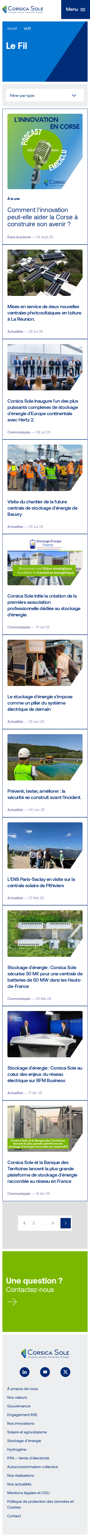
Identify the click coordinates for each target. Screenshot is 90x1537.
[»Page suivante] (65, 1223)
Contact (14, 1515)
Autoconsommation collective (32, 1466)
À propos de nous (22, 1388)
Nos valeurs (17, 1397)
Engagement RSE (22, 1414)
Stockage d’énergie (24, 1440)
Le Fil (27, 28)
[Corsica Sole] (23, 9)
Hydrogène (16, 1449)
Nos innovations (20, 1423)
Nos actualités (19, 1484)
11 (53, 1223)
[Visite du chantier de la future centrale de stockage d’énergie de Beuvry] (45, 487)
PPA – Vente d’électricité (28, 1458)
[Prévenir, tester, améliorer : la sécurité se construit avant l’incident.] (45, 773)
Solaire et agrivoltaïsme (27, 1432)
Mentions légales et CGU (28, 1492)
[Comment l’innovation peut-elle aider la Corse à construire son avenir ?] (45, 176)
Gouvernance (18, 1406)
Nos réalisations (20, 1475)
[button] (75, 9)
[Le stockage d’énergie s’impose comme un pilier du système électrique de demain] (45, 682)
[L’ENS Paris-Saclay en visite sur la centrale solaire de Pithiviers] (45, 861)
